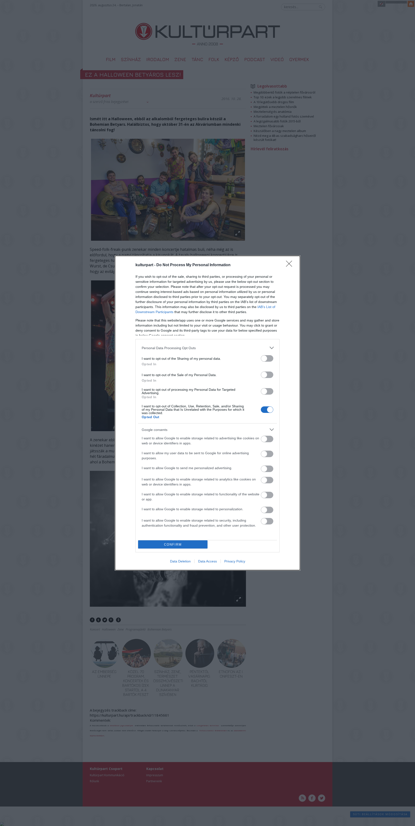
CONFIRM (173, 544)
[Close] (290, 265)
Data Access (207, 561)
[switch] (267, 358)
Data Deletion (180, 561)
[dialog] (207, 413)
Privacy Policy (234, 561)
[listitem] (207, 347)
